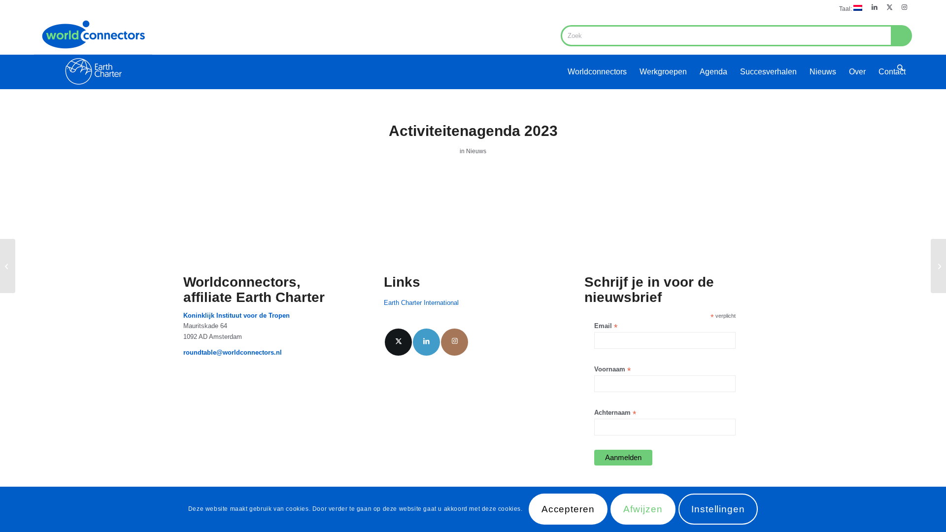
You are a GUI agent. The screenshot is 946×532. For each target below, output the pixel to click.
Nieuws (476, 151)
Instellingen (718, 509)
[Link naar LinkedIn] (875, 7)
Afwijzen (643, 509)
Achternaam (615, 413)
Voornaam (612, 370)
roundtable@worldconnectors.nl (232, 352)
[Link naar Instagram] (904, 7)
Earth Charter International (421, 302)
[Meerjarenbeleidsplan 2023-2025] (7, 266)
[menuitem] (848, 8)
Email (605, 326)
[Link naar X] (889, 7)
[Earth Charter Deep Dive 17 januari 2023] (938, 266)
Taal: (846, 8)
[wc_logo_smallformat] (93, 52)
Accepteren (568, 509)
